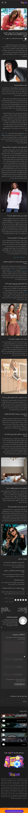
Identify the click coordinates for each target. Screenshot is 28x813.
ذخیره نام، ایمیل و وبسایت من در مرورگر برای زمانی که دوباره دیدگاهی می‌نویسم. (15, 680)
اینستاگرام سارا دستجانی (18, 257)
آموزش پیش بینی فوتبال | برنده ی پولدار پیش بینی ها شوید (22, 610)
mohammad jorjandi (17, 38)
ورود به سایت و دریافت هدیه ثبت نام (14, 811)
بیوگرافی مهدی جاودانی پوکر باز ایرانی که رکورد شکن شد (6, 610)
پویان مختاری (24, 270)
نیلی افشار (24, 135)
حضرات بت (12, 270)
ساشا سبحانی (5, 133)
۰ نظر (6, 38)
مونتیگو (25, 292)
